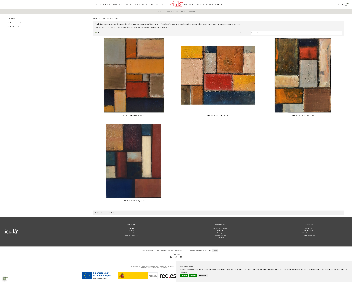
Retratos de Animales (15, 23)
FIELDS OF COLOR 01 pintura (133, 115)
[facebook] (170, 257)
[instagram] (176, 257)
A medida (220, 230)
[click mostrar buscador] (339, 4)
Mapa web (220, 237)
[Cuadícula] (96, 33)
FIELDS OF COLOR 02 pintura (218, 115)
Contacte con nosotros (220, 228)
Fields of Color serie (14, 26)
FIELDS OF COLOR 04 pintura (134, 201)
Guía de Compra (220, 235)
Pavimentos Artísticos (132, 240)
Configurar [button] (202, 275)
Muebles (131, 230)
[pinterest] (181, 257)
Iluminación (131, 233)
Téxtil (131, 237)
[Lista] (98, 33)
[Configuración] (342, 4)
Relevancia (296, 33)
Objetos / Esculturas (131, 235)
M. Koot (11, 18)
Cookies (215, 250)
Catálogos (220, 233)
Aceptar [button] (184, 275)
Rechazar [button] (193, 275)
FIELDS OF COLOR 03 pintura (303, 115)
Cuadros (131, 228)
